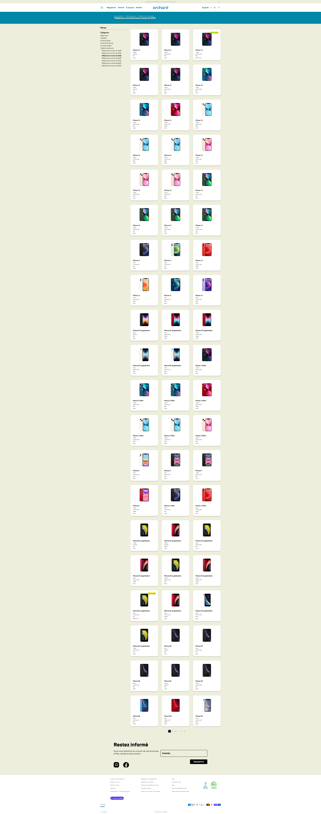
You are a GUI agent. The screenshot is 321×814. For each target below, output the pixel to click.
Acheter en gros (115, 782)
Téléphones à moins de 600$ (111, 58)
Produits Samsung (106, 43)
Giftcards (113, 788)
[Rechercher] (211, 7)
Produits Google (105, 45)
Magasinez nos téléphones (148, 779)
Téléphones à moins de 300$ (111, 53)
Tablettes (103, 38)
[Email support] (214, 7)
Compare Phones (146, 788)
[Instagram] (116, 765)
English (205, 7)
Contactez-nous (176, 782)
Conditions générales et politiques (160, 811)
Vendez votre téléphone (117, 779)
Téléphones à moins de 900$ (111, 65)
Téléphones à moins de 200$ (111, 50)
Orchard (105, 812)
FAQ (173, 779)
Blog (173, 785)
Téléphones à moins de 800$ (111, 63)
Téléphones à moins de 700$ (111, 60)
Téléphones (104, 35)
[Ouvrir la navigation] (101, 7)
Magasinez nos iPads (147, 782)
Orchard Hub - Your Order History (120, 791)
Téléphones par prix (131, 16)
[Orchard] (160, 7)
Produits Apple (105, 40)
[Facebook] (126, 765)
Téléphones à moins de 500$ (146, 16)
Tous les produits (118, 16)
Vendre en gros (114, 785)
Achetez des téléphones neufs (149, 785)
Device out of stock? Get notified (150, 791)
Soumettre (199, 761)
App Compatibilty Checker (179, 788)
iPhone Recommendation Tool (180, 791)
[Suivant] (184, 731)
